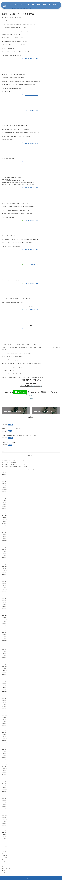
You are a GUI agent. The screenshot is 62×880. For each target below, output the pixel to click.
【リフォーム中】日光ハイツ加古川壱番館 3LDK (12, 457)
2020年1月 (4, 638)
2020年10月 (4, 619)
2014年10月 (4, 768)
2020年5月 (4, 630)
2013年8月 (4, 798)
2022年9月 (4, 572)
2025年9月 (4, 496)
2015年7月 (4, 749)
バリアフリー (4, 857)
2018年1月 (4, 689)
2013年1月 (4, 813)
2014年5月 (4, 779)
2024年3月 (4, 534)
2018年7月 (4, 676)
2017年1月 (4, 713)
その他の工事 (4, 855)
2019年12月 (4, 640)
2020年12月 (4, 615)
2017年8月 (4, 700)
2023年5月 (4, 555)
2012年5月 (4, 830)
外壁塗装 (3, 861)
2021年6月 (4, 602)
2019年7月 (4, 651)
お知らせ (3, 853)
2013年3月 (4, 808)
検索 (58, 451)
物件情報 (3, 870)
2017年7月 (4, 702)
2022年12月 (4, 566)
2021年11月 (4, 591)
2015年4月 (4, 755)
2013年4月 (4, 806)
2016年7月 (4, 723)
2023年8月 (4, 549)
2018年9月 (4, 672)
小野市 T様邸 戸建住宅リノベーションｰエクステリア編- (14, 464)
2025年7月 (4, 500)
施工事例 (20, 17)
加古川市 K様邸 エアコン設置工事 (9, 462)
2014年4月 (4, 781)
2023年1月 (4, 564)
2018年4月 (4, 683)
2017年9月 (4, 698)
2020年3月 (4, 634)
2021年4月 (4, 606)
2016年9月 (4, 719)
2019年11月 (4, 642)
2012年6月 (4, 827)
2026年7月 (4, 474)
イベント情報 (4, 846)
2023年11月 (4, 542)
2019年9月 (4, 647)
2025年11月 (4, 491)
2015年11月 (4, 740)
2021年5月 (4, 604)
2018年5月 (4, 681)
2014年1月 (4, 787)
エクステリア (14, 17)
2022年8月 (4, 574)
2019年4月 (4, 657)
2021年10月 (4, 593)
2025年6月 (4, 502)
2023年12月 (4, 540)
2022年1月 (4, 587)
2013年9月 (4, 796)
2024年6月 (4, 527)
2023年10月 (4, 544)
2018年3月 (4, 685)
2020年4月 (4, 632)
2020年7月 (4, 625)
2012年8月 (4, 823)
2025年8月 (4, 498)
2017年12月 (4, 691)
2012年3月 (4, 834)
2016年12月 (4, 715)
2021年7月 (4, 600)
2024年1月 (4, 538)
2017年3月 (4, 710)
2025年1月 (4, 513)
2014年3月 (4, 783)
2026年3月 (4, 483)
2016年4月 (4, 730)
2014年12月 (4, 764)
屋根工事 (3, 863)
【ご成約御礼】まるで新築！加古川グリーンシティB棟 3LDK (14, 460)
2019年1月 (4, 664)
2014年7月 (4, 774)
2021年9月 (4, 596)
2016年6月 (4, 725)
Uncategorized (5, 844)
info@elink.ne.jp (36, 386)
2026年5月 (4, 479)
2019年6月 (4, 653)
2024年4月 (4, 532)
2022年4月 (4, 581)
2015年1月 (4, 762)
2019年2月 (4, 662)
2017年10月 (4, 696)
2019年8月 (4, 649)
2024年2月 (4, 536)
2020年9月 (4, 621)
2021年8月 (4, 598)
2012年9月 (4, 821)
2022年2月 (4, 585)
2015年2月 (4, 759)
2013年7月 (4, 800)
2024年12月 (4, 515)
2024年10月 (4, 519)
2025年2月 (4, 510)
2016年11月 (4, 717)
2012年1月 (4, 838)
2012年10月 (4, 819)
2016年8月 (4, 721)
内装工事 (3, 859)
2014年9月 (4, 770)
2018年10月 (4, 670)
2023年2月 (4, 562)
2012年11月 (4, 817)
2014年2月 (4, 785)
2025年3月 (4, 508)
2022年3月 (4, 583)
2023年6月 (4, 553)
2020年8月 (4, 623)
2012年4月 (4, 832)
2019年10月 (4, 644)
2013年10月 (4, 793)
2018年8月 (4, 674)
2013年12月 (4, 789)
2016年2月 (4, 734)
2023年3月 (4, 559)
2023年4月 (4, 557)
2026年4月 (4, 481)
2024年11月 (4, 517)
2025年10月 (4, 493)
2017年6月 (4, 704)
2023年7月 (4, 551)
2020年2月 (4, 636)
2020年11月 (4, 617)
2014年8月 (4, 772)
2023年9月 (4, 547)
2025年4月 (4, 506)
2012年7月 (4, 825)
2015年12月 (4, 738)
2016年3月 (4, 732)
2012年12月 (4, 815)
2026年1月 (4, 487)
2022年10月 (4, 570)
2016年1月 (4, 736)
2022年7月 (4, 576)
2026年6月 (4, 476)
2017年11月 (4, 693)
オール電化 (4, 851)
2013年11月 (4, 791)
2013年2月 (4, 810)
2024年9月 (4, 521)
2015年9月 (4, 744)
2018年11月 (4, 668)
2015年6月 (4, 751)
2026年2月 (4, 485)
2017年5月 (4, 706)
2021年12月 (4, 589)
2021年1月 (4, 613)
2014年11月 (4, 766)
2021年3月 (4, 608)
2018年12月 (4, 666)
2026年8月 (4, 472)
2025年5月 (4, 504)
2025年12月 (4, 489)
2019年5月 (4, 655)
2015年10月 (4, 742)
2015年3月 (4, 757)
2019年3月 (4, 659)
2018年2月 (4, 687)
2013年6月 (4, 802)
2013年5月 (4, 804)
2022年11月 (4, 568)
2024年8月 (4, 523)
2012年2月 (4, 836)
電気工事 (3, 872)
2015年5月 (4, 753)
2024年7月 (4, 525)
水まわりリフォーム (6, 868)
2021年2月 (4, 610)
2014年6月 (4, 776)
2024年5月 (4, 530)
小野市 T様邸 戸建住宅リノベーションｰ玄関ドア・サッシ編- (14, 466)
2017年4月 (4, 708)
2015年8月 (4, 747)
